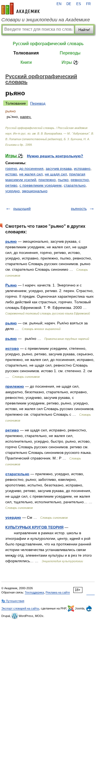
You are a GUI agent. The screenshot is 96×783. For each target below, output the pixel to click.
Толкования (26, 53)
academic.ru (20, 8)
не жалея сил (31, 174)
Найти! (84, 29)
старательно (75, 185)
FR (88, 4)
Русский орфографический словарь (48, 43)
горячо (11, 168)
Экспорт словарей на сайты (20, 608)
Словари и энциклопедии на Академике (45, 19)
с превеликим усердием (40, 185)
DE (68, 4)
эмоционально (34, 191)
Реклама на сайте (58, 592)
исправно (82, 168)
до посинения (31, 168)
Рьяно (11, 285)
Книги (26, 62)
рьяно (11, 241)
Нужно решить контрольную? (55, 156)
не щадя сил (56, 174)
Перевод (37, 103)
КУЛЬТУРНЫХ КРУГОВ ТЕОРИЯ (34, 527)
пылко (63, 180)
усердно (12, 191)
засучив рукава (59, 168)
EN (59, 4)
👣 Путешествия (12, 601)
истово (11, 174)
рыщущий (22, 208)
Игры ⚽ (70, 62)
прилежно (47, 180)
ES (78, 4)
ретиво (11, 185)
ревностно (80, 180)
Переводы (70, 53)
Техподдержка (34, 592)
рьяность (79, 208)
